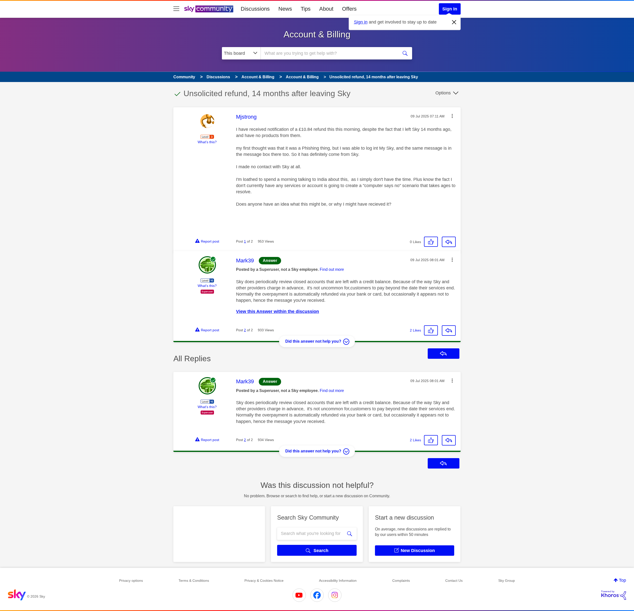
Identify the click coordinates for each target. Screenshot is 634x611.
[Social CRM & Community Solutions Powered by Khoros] (613, 595)
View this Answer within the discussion (277, 311)
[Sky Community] (208, 9)
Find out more (332, 269)
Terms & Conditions (194, 581)
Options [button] (443, 92)
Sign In (449, 8)
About (326, 9)
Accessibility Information (338, 581)
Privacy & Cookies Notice (264, 581)
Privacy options (131, 581)
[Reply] (449, 242)
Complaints (401, 581)
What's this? (207, 142)
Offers (349, 9)
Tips (306, 9)
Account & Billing (317, 34)
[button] (452, 115)
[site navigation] (176, 9)
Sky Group (506, 581)
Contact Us (454, 581)
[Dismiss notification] (454, 22)
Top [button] (622, 580)
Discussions (255, 9)
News (285, 9)
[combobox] (329, 53)
